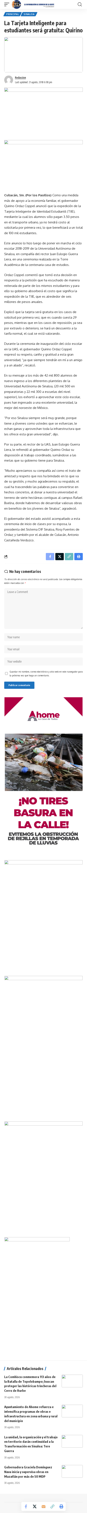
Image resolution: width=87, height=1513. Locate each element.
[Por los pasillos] (33, 4)
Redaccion (20, 77)
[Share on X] (34, 1506)
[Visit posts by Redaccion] (8, 80)
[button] (7, 4)
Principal (12, 14)
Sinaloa (29, 14)
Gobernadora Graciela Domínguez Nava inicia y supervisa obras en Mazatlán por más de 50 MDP (28, 1471)
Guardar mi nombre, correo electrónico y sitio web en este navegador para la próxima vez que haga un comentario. (46, 673)
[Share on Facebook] (25, 1506)
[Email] (43, 1506)
